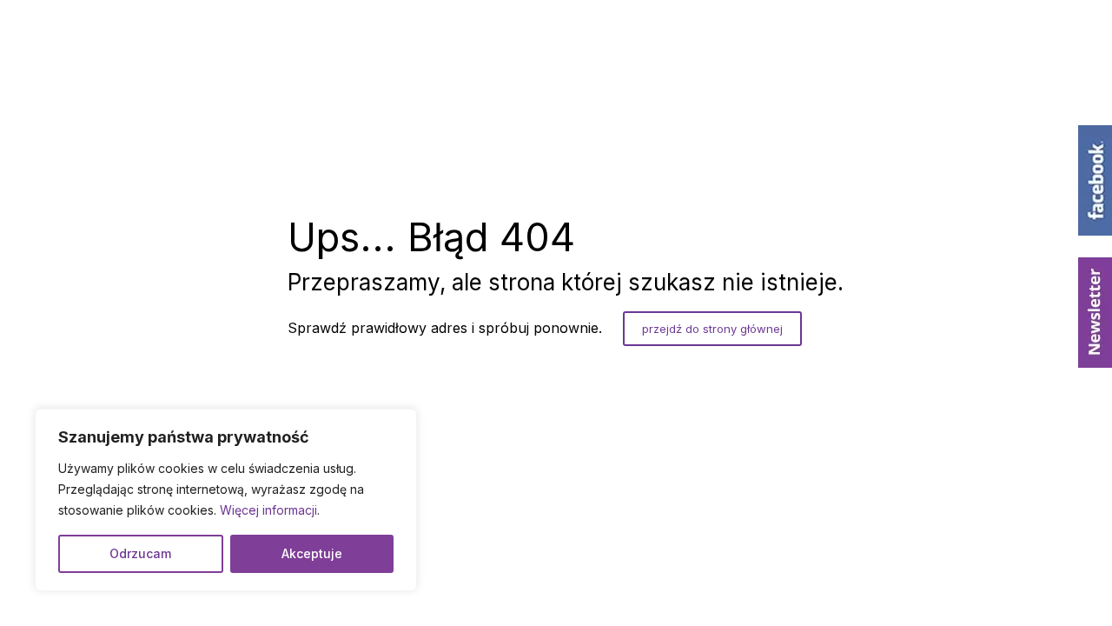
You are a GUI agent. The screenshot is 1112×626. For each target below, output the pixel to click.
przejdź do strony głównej (712, 329)
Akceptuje (311, 553)
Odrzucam (140, 553)
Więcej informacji (268, 510)
